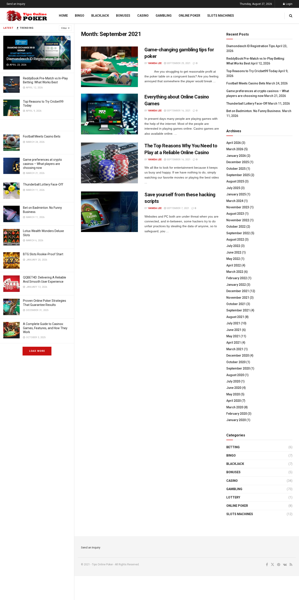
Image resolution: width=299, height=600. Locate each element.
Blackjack (100, 15)
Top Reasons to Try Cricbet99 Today (252, 71)
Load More (37, 351)
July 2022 (233, 246)
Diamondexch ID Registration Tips (34, 59)
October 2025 (236, 168)
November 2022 (237, 220)
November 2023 (237, 207)
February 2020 (236, 413)
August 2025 (235, 181)
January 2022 (236, 284)
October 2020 (236, 362)
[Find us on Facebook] (267, 564)
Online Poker (189, 15)
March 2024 (234, 201)
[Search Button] (290, 15)
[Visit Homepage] (27, 15)
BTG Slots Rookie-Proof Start (43, 254)
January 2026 (236, 155)
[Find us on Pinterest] (278, 564)
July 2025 (233, 188)
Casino (143, 15)
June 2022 (233, 252)
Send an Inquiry (16, 3)
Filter (64, 28)
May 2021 (233, 336)
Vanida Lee (155, 63)
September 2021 (238, 310)
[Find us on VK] (285, 564)
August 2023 (235, 213)
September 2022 (238, 233)
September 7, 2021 (177, 208)
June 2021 (233, 330)
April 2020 (233, 400)
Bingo (79, 15)
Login (288, 3)
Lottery (233, 497)
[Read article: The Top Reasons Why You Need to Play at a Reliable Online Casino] (109, 163)
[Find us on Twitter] (272, 564)
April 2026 (233, 143)
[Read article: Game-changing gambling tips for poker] (109, 66)
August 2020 (235, 375)
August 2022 (235, 239)
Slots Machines (220, 15)
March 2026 (234, 149)
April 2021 (233, 342)
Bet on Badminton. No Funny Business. (253, 111)
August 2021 (235, 317)
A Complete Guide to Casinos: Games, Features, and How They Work (45, 328)
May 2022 (233, 259)
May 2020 (233, 394)
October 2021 (236, 304)
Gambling (164, 15)
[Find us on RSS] (291, 564)
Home (63, 15)
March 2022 (234, 271)
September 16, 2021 (178, 110)
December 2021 (237, 291)
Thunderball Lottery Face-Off (43, 184)
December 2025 (237, 162)
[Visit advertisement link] (37, 125)
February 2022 (236, 278)
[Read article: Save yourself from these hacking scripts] (109, 211)
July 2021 (233, 323)
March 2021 (234, 349)
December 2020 (237, 355)
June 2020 (233, 387)
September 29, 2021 (178, 63)
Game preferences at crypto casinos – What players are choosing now (42, 163)
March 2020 (234, 407)
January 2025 (236, 194)
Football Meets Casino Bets (41, 136)
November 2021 (237, 297)
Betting (233, 447)
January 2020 (236, 420)
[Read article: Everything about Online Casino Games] (109, 114)
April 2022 (233, 265)
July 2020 (233, 381)
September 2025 (238, 175)
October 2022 (236, 226)
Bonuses (123, 15)
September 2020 (238, 368)
